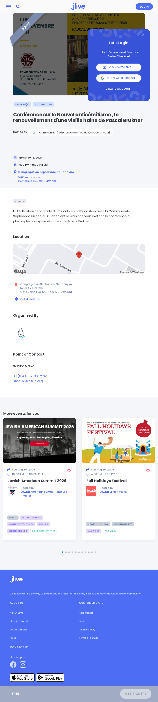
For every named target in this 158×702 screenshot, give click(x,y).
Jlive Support (17, 657)
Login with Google (121, 78)
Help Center (86, 612)
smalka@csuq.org (28, 381)
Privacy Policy (87, 629)
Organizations (18, 629)
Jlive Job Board (19, 621)
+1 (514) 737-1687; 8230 (32, 376)
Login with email (121, 67)
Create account (119, 88)
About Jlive (16, 612)
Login (144, 7)
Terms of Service (89, 637)
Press (13, 637)
